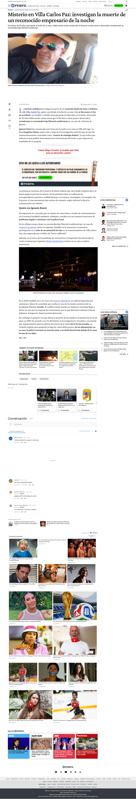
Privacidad (68, 787)
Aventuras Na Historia (64, 784)
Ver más (123, 354)
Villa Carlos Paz (33, 112)
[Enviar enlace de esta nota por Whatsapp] (9, 115)
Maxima (95, 784)
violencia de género (27, 227)
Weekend (55, 781)
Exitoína (95, 1)
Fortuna (61, 781)
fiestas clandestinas (55, 241)
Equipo (74, 787)
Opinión (49, 6)
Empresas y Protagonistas (87, 779)
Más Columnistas (119, 246)
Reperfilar (70, 779)
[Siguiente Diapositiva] (96, 402)
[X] (61, 772)
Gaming (115, 779)
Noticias (84, 1)
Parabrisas (68, 781)
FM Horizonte (89, 781)
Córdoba (63, 779)
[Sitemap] (80, 772)
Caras (89, 1)
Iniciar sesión (84, 418)
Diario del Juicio (126, 779)
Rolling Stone (75, 784)
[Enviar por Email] (9, 120)
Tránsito (94, 787)
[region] (53, 476)
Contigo (54, 784)
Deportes (53, 779)
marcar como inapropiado (93, 443)
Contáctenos (60, 787)
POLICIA (10, 10)
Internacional (41, 779)
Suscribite (118, 5)
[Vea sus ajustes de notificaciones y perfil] (126, 5)
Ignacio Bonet (24, 379)
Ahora (7, 779)
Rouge (74, 781)
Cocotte (34, 379)
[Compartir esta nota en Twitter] (9, 109)
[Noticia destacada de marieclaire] (41, 736)
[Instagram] (71, 772)
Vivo (119, 779)
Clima (48, 779)
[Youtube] (66, 772)
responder (17, 442)
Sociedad (56, 6)
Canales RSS (42, 787)
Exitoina (109, 779)
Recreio (90, 784)
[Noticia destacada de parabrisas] (87, 736)
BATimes (82, 781)
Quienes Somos (51, 787)
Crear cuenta (92, 418)
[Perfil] (19, 731)
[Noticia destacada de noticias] (18, 736)
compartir (86, 442)
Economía (27, 779)
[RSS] (75, 772)
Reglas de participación (83, 787)
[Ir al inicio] (19, 5)
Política (43, 6)
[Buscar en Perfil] (126, 1)
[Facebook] (56, 772)
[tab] (16, 431)
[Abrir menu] (9, 5)
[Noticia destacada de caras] (64, 736)
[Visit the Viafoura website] (94, 533)
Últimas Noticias (33, 6)
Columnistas (107, 200)
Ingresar (110, 5)
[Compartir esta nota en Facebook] (9, 104)
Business (78, 1)
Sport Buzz (83, 784)
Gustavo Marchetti (61, 300)
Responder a (19, 493)
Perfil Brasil (102, 1)
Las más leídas (108, 312)
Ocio (58, 779)
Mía (78, 781)
